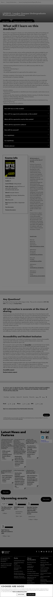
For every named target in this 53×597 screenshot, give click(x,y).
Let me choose (21, 594)
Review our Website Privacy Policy (20, 591)
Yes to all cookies (31, 594)
